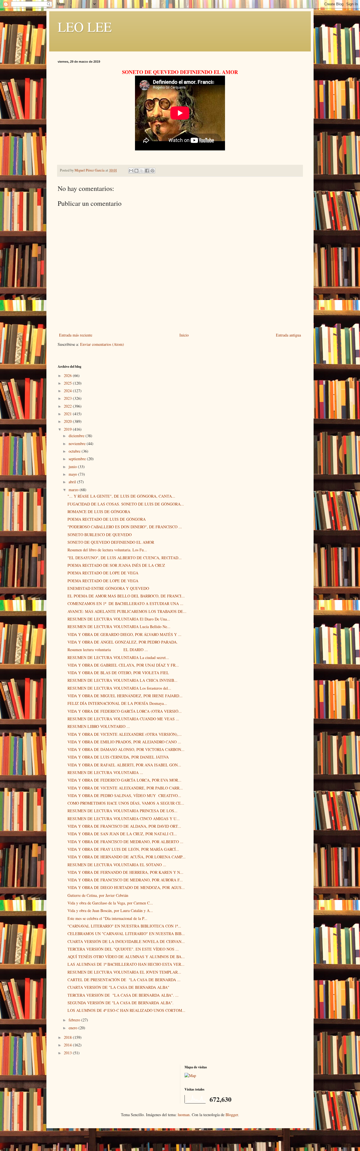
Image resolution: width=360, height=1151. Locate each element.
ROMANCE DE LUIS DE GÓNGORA (99, 511)
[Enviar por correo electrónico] (131, 170)
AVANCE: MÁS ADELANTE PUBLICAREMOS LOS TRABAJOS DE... (127, 611)
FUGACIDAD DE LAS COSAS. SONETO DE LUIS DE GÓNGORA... (126, 504)
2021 (68, 413)
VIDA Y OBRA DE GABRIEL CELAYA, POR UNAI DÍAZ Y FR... (123, 665)
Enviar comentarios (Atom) (102, 344)
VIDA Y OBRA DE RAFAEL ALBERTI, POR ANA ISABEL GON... (124, 765)
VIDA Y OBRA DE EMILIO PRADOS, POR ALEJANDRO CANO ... (124, 741)
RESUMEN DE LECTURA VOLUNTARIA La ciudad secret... (118, 657)
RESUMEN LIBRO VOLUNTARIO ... (99, 726)
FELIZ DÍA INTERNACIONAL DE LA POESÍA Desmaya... (117, 703)
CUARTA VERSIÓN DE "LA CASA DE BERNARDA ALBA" (118, 987)
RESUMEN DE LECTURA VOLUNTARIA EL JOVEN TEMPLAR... (124, 972)
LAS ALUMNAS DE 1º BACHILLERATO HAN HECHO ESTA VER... (126, 964)
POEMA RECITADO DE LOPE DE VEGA (103, 573)
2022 (68, 406)
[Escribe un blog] (136, 170)
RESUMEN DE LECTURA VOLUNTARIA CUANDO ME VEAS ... (123, 718)
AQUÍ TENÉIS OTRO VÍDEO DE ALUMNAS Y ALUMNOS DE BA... (126, 956)
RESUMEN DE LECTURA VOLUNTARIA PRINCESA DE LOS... (122, 810)
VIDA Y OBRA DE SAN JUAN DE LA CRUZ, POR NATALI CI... (122, 833)
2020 (68, 421)
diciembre (77, 435)
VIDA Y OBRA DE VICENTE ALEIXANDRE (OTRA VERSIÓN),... (125, 734)
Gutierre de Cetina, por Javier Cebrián (98, 895)
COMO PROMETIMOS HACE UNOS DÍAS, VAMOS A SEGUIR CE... (126, 803)
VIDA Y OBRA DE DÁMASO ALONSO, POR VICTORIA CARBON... (126, 749)
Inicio (184, 335)
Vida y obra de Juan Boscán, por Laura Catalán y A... (110, 910)
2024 (68, 390)
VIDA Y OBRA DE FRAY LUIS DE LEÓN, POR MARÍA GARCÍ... (123, 849)
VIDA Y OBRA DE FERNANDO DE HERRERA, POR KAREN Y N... (125, 872)
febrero (75, 1020)
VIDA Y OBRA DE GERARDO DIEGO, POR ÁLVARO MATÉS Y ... (124, 634)
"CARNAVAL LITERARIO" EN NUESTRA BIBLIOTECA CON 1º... (124, 926)
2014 (68, 1045)
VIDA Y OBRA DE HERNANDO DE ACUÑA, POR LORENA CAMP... (127, 856)
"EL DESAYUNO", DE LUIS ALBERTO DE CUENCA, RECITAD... (125, 557)
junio (73, 466)
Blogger (232, 1114)
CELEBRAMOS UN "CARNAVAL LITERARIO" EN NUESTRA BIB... (126, 933)
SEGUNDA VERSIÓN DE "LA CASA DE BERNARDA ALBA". (121, 1002)
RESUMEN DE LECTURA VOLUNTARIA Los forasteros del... (119, 688)
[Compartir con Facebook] (147, 170)
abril (73, 481)
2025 (68, 383)
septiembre (78, 458)
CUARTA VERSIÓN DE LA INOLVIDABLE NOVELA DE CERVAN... (126, 941)
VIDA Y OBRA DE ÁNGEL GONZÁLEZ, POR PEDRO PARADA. (123, 642)
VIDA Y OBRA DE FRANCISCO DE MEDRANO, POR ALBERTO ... (125, 841)
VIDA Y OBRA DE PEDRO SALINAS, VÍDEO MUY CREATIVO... (124, 795)
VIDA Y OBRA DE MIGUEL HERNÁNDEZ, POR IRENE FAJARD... (125, 695)
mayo (73, 474)
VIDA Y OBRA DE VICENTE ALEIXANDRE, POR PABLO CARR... (125, 788)
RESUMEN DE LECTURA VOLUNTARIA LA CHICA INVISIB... (122, 680)
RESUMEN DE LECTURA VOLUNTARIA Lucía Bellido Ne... (119, 626)
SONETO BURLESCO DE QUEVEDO (100, 534)
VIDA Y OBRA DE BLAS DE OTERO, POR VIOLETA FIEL (118, 672)
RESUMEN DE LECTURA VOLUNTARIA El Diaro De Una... (119, 619)
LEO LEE (85, 26)
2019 (68, 429)
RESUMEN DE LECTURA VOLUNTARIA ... (105, 772)
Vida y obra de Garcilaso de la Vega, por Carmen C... (110, 903)
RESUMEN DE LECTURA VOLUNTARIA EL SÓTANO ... (117, 864)
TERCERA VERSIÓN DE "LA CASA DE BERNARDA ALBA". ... (123, 995)
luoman (184, 1114)
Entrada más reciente (75, 335)
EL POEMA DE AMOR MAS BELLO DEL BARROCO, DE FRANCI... (126, 596)
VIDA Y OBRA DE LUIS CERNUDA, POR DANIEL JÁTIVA (118, 757)
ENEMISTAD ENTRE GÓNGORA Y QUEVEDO (108, 588)
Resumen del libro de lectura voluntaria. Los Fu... (107, 549)
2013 (68, 1052)
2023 (68, 398)
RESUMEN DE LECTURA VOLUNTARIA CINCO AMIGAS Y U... (124, 818)
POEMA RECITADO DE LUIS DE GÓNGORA (107, 519)
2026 (68, 375)
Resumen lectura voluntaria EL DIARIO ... (108, 649)
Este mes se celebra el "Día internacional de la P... (107, 918)
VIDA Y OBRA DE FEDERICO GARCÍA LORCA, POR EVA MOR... (124, 780)
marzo (74, 489)
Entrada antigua (288, 335)
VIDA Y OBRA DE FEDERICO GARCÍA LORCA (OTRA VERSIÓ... (125, 711)
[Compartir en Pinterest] (152, 170)
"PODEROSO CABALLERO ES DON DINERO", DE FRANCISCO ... (125, 526)
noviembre (78, 443)
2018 (68, 1037)
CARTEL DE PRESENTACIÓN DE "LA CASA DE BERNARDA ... (124, 979)
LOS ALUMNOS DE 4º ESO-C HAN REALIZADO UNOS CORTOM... (126, 1010)
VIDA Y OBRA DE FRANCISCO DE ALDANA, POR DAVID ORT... (124, 826)
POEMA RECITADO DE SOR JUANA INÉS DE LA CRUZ (116, 565)
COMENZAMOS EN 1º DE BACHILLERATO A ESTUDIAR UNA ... (125, 603)
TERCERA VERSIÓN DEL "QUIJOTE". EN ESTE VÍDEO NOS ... (123, 949)
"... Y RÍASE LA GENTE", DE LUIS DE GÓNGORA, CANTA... (121, 496)
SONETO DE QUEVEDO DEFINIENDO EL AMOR (111, 542)
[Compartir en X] (142, 170)
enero (73, 1027)
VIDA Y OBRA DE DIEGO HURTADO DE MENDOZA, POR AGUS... (126, 887)
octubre (75, 451)
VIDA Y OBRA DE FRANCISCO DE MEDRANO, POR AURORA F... (125, 880)
